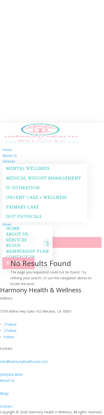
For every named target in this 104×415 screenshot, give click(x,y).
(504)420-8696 (11, 374)
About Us (7, 380)
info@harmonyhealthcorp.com (24, 361)
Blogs (4, 393)
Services (16, 240)
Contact (6, 406)
